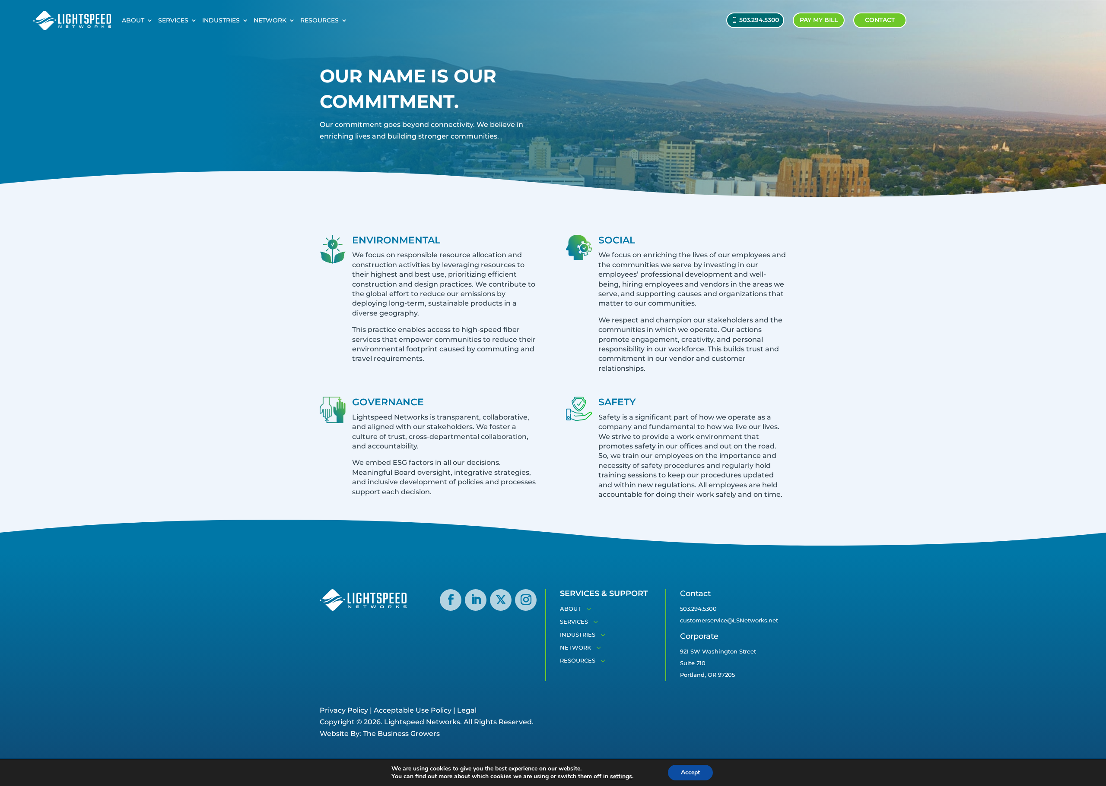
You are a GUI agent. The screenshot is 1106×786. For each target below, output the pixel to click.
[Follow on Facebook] (450, 600)
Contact (880, 20)
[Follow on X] (501, 600)
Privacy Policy (344, 710)
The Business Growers (401, 733)
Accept (690, 772)
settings (621, 776)
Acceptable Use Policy (412, 710)
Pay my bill (819, 20)
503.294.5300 (759, 20)
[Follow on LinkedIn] (475, 600)
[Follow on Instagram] (526, 600)
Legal (467, 710)
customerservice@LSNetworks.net (729, 620)
